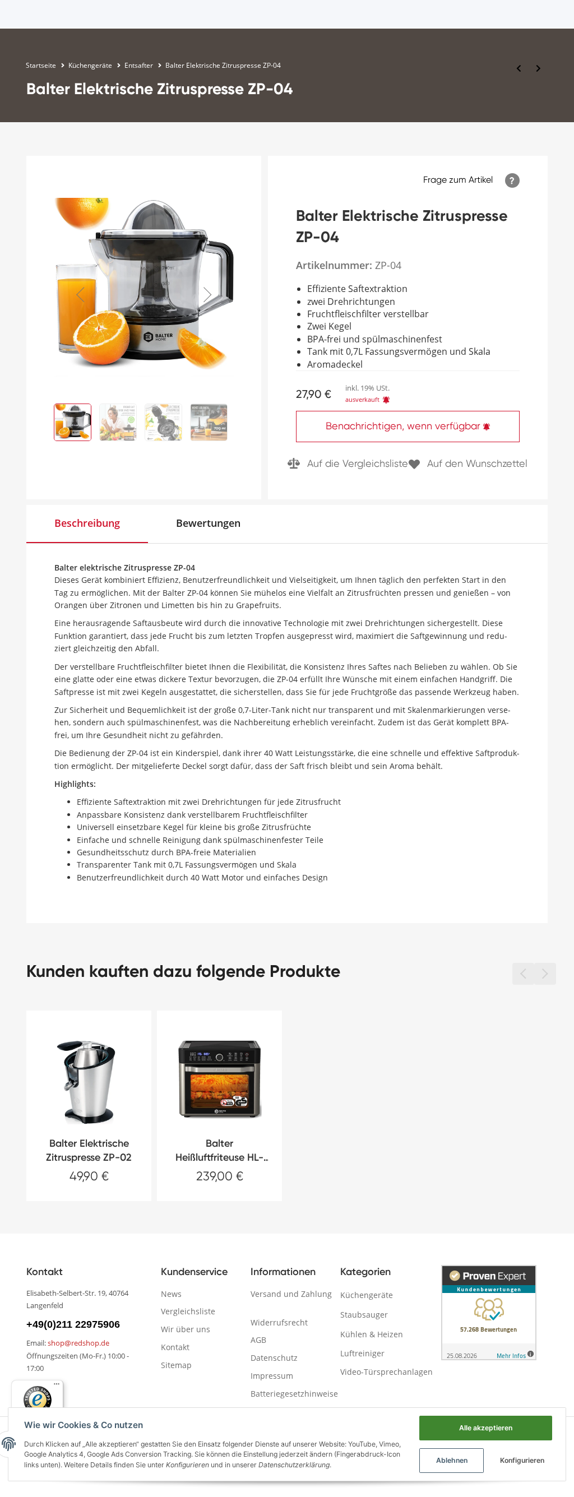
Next (204, 288)
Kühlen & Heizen (371, 1334)
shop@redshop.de (78, 1343)
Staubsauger (364, 1314)
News (171, 1294)
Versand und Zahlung (291, 1294)
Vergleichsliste (188, 1311)
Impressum (272, 1375)
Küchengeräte (366, 1295)
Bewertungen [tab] (208, 523)
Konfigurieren (522, 1460)
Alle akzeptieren (485, 1428)
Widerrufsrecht (279, 1322)
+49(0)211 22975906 (73, 1324)
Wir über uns (185, 1329)
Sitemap (176, 1365)
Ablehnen (451, 1460)
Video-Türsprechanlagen (386, 1371)
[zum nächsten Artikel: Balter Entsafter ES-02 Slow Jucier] (538, 68)
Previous (84, 288)
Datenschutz (274, 1357)
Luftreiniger (362, 1353)
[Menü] (56, 1386)
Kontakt (175, 1347)
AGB (258, 1339)
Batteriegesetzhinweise (294, 1393)
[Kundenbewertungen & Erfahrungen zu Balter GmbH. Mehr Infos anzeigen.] (488, 1312)
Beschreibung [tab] (87, 523)
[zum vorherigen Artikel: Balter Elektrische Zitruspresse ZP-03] (519, 68)
